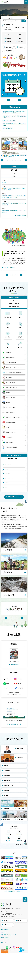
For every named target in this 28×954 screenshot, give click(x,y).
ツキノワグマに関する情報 (9, 120)
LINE (7, 683)
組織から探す (9, 47)
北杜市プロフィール (8, 785)
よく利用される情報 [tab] (14, 297)
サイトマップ (5, 940)
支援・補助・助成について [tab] (14, 455)
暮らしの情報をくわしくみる (15, 496)
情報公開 (6, 765)
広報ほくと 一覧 (15, 664)
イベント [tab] (14, 173)
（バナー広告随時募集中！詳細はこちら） (14, 891)
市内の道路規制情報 (7, 128)
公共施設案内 (7, 770)
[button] (8, 100)
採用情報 (4, 182)
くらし (8, 34)
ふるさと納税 (20, 41)
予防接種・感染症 (7, 29)
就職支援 (9, 38)
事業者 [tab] (14, 303)
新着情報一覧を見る (21, 215)
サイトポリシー (6, 942)
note (7, 688)
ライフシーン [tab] (14, 300)
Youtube (19, 683)
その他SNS (20, 688)
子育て (20, 34)
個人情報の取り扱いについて (9, 934)
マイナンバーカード (8, 27)
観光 (20, 38)
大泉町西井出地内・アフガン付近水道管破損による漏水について (14, 204)
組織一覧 (19, 920)
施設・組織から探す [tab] (14, 306)
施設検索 (21, 47)
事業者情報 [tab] (14, 170)
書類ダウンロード (8, 780)
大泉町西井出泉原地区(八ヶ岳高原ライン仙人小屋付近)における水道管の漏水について (14, 112)
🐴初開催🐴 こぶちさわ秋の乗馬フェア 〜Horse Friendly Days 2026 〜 (13, 189)
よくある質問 (9, 50)
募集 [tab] (14, 176)
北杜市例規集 (7, 775)
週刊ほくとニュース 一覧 (15, 724)
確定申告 (17, 27)
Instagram (19, 679)
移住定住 (9, 41)
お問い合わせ (7, 924)
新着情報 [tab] (14, 166)
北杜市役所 (6, 790)
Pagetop (25, 900)
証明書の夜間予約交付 (8, 155)
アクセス (4, 932)
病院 (23, 27)
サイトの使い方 (6, 937)
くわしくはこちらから (9, 265)
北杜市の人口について (14, 828)
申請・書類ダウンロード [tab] (14, 458)
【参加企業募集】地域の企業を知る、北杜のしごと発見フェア (14, 211)
